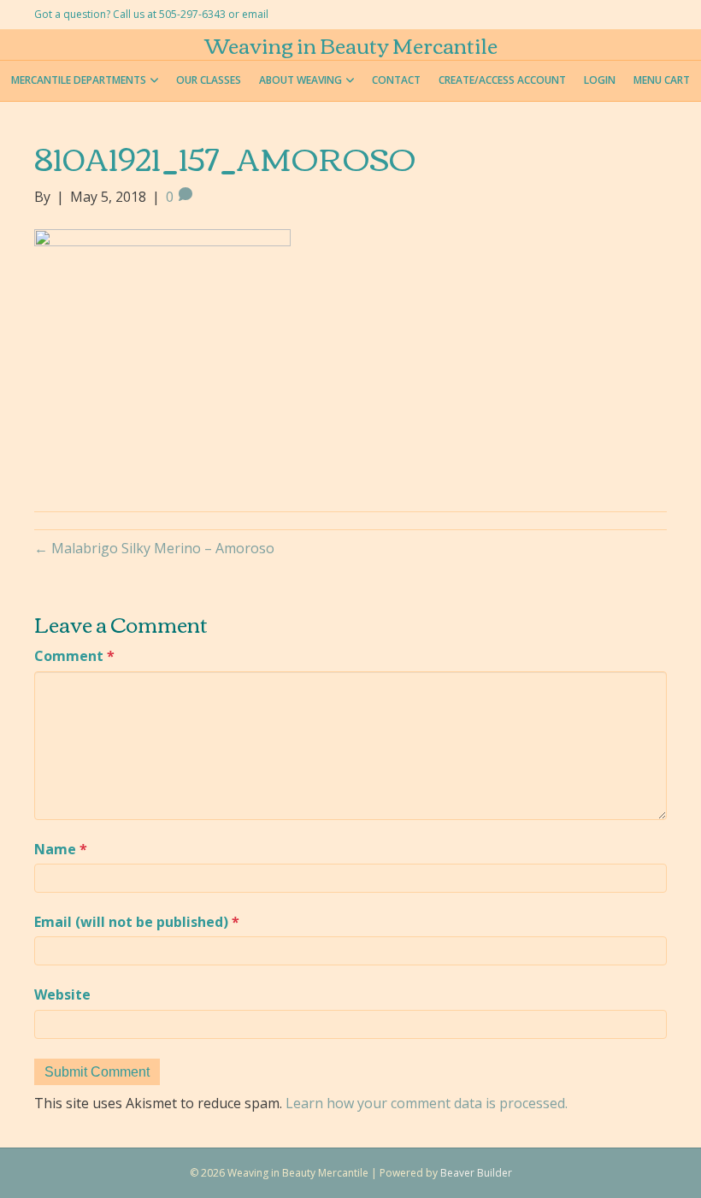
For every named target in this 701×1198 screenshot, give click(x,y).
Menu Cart (661, 80)
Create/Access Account (502, 80)
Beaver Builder (476, 1173)
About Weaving (300, 80)
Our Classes (208, 80)
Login (600, 80)
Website (62, 994)
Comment (74, 655)
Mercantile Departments (78, 80)
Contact (396, 80)
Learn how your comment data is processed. (427, 1103)
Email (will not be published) (136, 921)
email (255, 14)
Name (60, 849)
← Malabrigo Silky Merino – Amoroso (154, 548)
